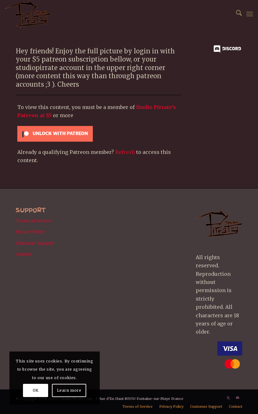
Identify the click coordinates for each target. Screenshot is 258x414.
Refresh (125, 152)
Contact (24, 254)
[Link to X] (228, 397)
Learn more (69, 390)
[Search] (236, 14)
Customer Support (35, 243)
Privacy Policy (30, 232)
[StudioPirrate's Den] (28, 14)
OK (36, 390)
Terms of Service (33, 221)
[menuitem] (236, 14)
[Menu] (249, 14)
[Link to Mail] (237, 397)
